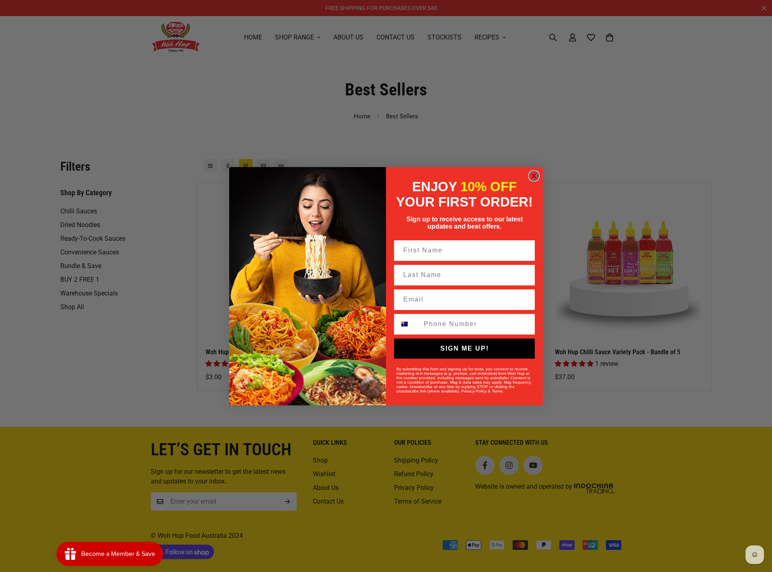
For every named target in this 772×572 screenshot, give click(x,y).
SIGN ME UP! (464, 348)
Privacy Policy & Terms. (482, 391)
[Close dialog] (534, 176)
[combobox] (408, 324)
